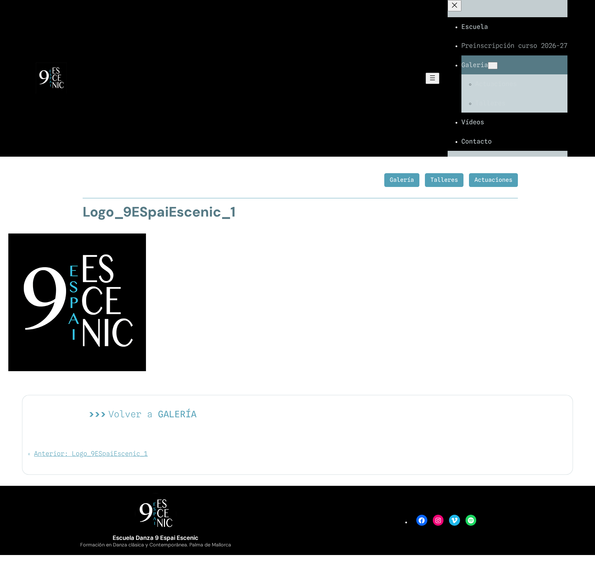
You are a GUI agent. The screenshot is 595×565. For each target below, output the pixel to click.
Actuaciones (493, 179)
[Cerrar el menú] (454, 5)
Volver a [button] (152, 414)
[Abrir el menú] (432, 78)
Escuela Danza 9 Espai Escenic (155, 537)
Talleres (444, 179)
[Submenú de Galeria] (493, 65)
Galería (402, 179)
